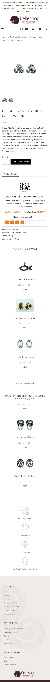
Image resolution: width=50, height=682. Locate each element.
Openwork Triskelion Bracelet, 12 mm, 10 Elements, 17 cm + (25, 397)
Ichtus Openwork (25, 279)
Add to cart (21, 161)
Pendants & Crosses (12, 614)
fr (21, 29)
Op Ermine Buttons (25, 318)
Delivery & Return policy (13, 629)
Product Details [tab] (10, 174)
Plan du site (8, 643)
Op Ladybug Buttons (25, 476)
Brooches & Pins (10, 603)
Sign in (6, 661)
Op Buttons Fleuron (25, 437)
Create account (10, 665)
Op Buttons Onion (25, 357)
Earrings (7, 596)
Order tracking (10, 657)
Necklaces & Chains (12, 607)
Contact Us (8, 640)
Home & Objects (10, 610)
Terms (6, 636)
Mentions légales (10, 632)
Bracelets (7, 599)
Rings (6, 592)
